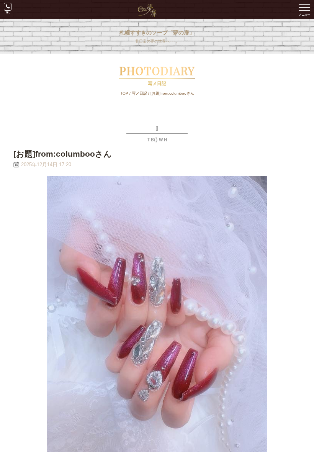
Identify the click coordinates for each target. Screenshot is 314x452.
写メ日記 (139, 93)
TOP (124, 93)
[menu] (304, 9)
